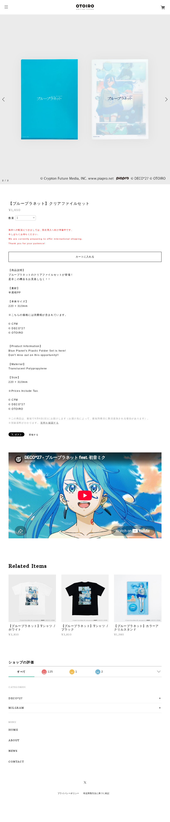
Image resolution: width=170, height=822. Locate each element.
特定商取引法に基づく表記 (96, 793)
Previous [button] (4, 99)
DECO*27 (15, 698)
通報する (33, 435)
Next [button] (166, 99)
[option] (85, 99)
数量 (11, 218)
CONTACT (16, 761)
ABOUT (13, 740)
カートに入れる (85, 256)
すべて (21, 671)
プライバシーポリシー (68, 793)
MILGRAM (16, 707)
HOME (13, 729)
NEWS (12, 751)
